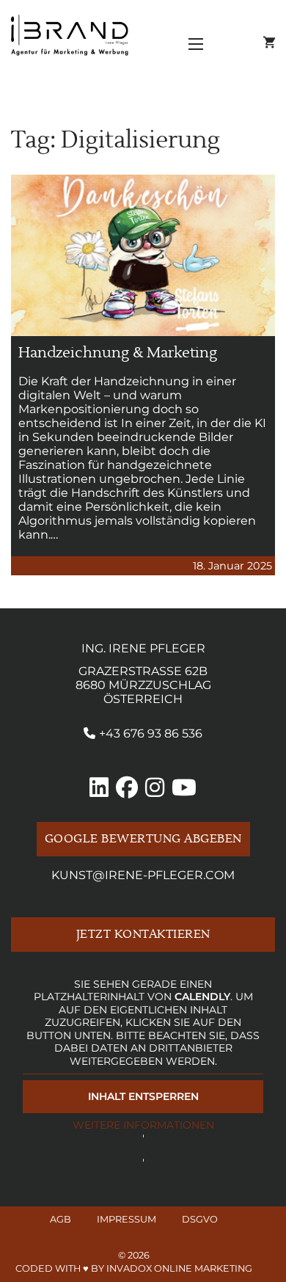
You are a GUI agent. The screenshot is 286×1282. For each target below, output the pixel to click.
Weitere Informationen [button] (143, 1125)
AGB (60, 1219)
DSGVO (200, 1219)
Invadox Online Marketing (179, 1268)
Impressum (126, 1219)
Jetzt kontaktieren (143, 934)
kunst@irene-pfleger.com (143, 875)
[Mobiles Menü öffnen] (195, 44)
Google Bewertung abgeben (143, 839)
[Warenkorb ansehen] (269, 42)
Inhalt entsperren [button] (143, 1096)
